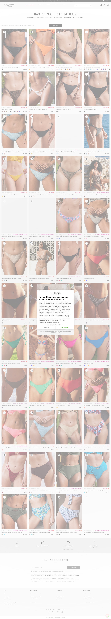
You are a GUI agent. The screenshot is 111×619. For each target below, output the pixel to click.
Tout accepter (64, 327)
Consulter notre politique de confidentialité (49, 322)
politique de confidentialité (62, 316)
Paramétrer (46, 327)
